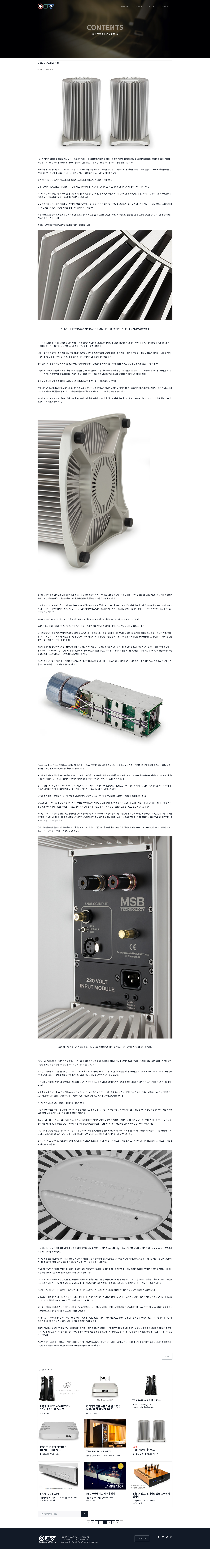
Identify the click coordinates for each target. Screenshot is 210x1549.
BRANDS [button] (124, 6)
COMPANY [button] (137, 6)
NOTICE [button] (150, 6)
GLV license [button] (142, 1539)
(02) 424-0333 (83, 1539)
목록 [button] (167, 1356)
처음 (88, 1522)
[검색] (84, 1514)
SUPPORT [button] (163, 6)
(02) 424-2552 (69, 1539)
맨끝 (121, 1522)
